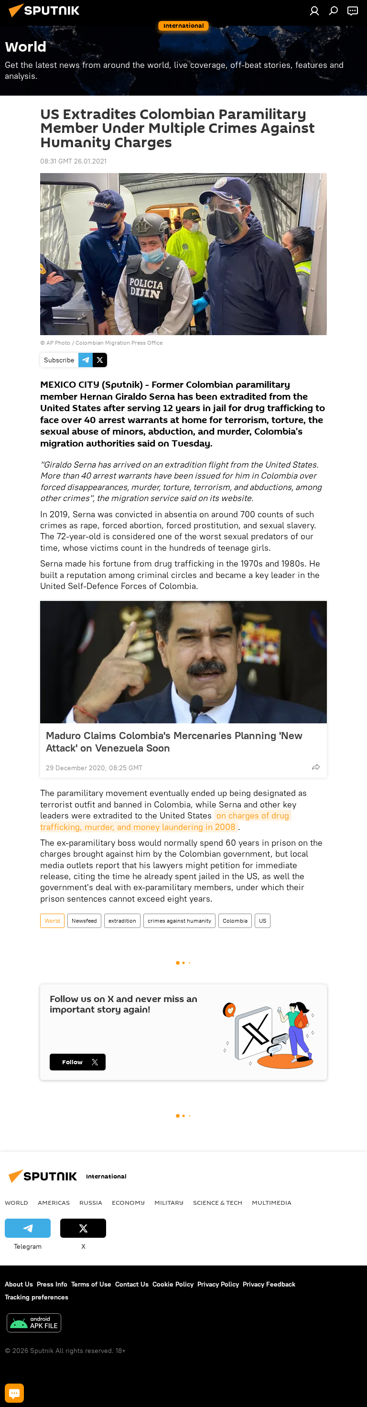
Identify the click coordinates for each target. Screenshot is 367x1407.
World (52, 920)
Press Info (52, 1284)
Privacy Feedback (269, 1284)
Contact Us (132, 1284)
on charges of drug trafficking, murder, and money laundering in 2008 (165, 821)
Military (169, 1202)
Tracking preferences (36, 1297)
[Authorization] (314, 10)
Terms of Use (91, 1284)
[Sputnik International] (47, 18)
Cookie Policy (173, 1284)
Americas (54, 1202)
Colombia (235, 920)
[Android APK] (33, 1324)
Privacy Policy (218, 1284)
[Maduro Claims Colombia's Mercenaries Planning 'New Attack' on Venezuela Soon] (183, 662)
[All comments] (14, 1393)
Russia (90, 1202)
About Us (19, 1284)
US (262, 920)
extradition (122, 920)
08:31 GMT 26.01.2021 (73, 161)
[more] (315, 766)
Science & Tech (217, 1202)
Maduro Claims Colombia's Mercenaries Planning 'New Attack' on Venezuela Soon (174, 741)
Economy (128, 1202)
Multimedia (271, 1202)
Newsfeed (84, 920)
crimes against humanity (179, 920)
